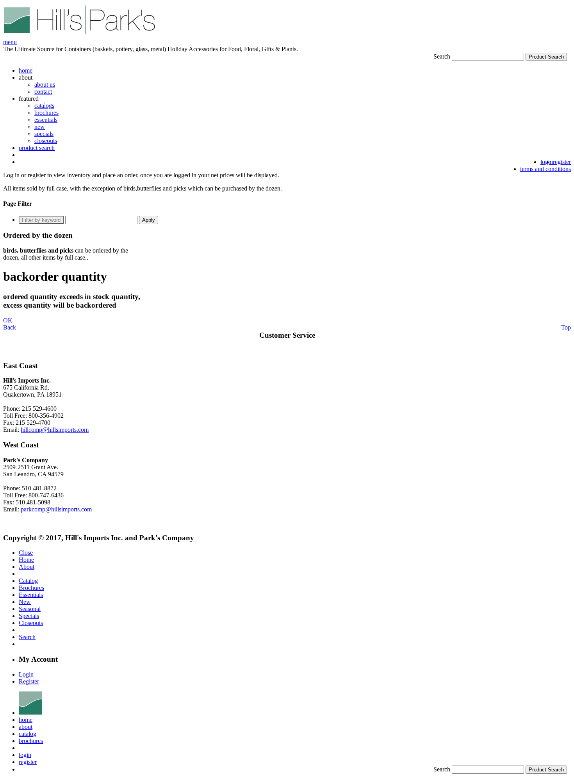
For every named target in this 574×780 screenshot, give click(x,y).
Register (29, 681)
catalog (27, 733)
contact (43, 91)
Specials (29, 616)
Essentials (31, 594)
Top (566, 327)
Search (441, 56)
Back (9, 327)
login (546, 161)
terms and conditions (545, 169)
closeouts (45, 140)
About (26, 566)
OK (7, 320)
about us (44, 84)
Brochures (31, 587)
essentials (45, 119)
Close (26, 552)
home (25, 70)
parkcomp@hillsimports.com (56, 509)
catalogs (44, 105)
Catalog (28, 580)
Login (26, 674)
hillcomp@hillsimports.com (55, 429)
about (25, 726)
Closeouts (31, 623)
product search (37, 147)
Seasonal (30, 608)
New (25, 601)
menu (10, 42)
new (39, 126)
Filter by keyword (41, 220)
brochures (46, 112)
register (562, 161)
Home (26, 559)
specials (43, 133)
